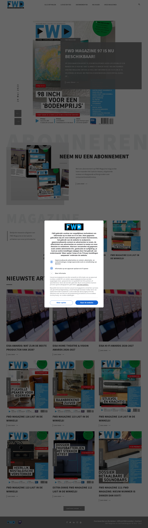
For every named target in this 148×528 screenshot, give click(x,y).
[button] (74, 273)
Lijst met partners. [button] (83, 285)
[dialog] (74, 264)
